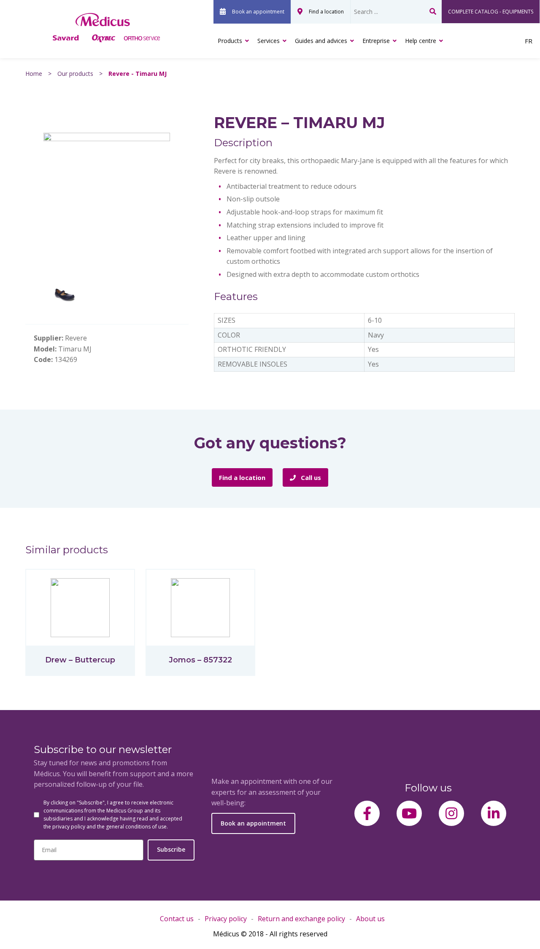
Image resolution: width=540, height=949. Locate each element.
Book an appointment (258, 11)
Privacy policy (226, 918)
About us (370, 918)
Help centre (420, 41)
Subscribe (171, 849)
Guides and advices (321, 41)
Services (268, 41)
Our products (75, 74)
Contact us (177, 918)
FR (528, 41)
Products (230, 41)
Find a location (326, 11)
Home (33, 74)
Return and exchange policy (301, 918)
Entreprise (376, 41)
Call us (310, 477)
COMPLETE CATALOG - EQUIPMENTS (490, 11)
